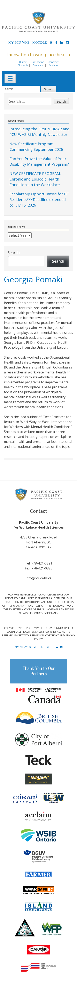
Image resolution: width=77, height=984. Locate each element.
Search (14, 252)
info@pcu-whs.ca (39, 578)
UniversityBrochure (53, 63)
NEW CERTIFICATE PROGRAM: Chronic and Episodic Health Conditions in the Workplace (35, 179)
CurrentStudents (23, 63)
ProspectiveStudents (38, 63)
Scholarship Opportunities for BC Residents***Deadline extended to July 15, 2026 (39, 199)
